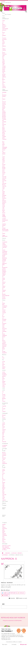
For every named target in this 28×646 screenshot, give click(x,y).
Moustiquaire (5, 220)
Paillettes (4, 148)
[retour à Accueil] (2, 553)
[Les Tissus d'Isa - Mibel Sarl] (15, 7)
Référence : (4, 582)
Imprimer (13, 598)
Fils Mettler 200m (3, 367)
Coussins (4, 218)
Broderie (7, 553)
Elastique (4, 346)
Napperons (4, 463)
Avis (3, 604)
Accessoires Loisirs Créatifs (4, 243)
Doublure (4, 26)
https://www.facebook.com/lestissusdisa (12, 620)
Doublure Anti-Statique (4, 199)
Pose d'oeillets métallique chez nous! (4, 535)
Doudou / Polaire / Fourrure (4, 99)
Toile (3, 59)
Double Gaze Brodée (3, 166)
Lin (3, 34)
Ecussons (4, 373)
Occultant (4, 39)
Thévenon (4, 54)
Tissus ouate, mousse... (4, 215)
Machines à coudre (6, 545)
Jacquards (4, 328)
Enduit (3, 27)
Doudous (4, 455)
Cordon (3, 311)
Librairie (4, 384)
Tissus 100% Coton (3, 159)
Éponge (4, 113)
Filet (3, 125)
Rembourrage (5, 229)
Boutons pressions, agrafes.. (4, 271)
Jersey (3, 128)
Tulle (3, 207)
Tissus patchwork (4, 236)
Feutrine (4, 124)
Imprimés (4, 176)
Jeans (3, 127)
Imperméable (5, 28)
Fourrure (4, 104)
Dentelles (4, 319)
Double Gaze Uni (3, 174)
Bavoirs (3, 452)
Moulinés (4, 441)
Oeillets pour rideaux (3, 526)
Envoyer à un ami (22, 598)
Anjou (3, 60)
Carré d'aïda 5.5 (3, 470)
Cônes (3, 361)
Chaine (3, 310)
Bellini (3, 62)
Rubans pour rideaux (3, 540)
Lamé (3, 330)
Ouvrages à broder (16, 553)
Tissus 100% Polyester (4, 194)
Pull (3, 123)
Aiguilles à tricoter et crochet (4, 409)
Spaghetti (4, 352)
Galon (3, 324)
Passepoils (4, 335)
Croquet (4, 312)
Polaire (3, 111)
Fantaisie (4, 307)
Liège (3, 63)
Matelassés (4, 147)
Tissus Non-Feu (3, 57)
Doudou (4, 103)
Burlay (3, 196)
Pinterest (5, 595)
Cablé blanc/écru (3, 424)
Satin (3, 347)
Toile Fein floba (3, 490)
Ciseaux (4, 274)
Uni (3, 308)
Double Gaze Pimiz (3, 170)
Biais (3, 304)
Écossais (4, 112)
